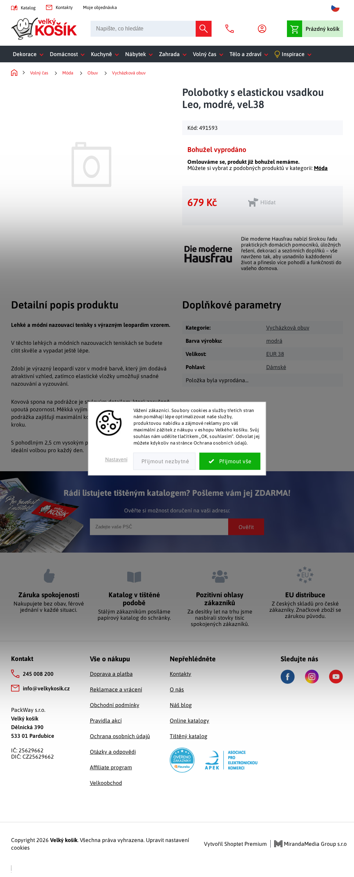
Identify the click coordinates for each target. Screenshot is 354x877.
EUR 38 (275, 354)
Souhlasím (230, 461)
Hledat (204, 29)
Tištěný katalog (188, 736)
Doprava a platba (111, 674)
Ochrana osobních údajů (120, 736)
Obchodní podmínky (114, 705)
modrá (274, 341)
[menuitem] (29, 54)
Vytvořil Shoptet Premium (235, 844)
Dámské (276, 367)
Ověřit (246, 526)
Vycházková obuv (287, 327)
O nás (177, 689)
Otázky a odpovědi (113, 752)
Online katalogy (189, 720)
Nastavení (116, 459)
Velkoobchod (106, 783)
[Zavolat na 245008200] (231, 29)
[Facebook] (288, 677)
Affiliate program (111, 767)
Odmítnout (164, 461)
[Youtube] (336, 676)
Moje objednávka (100, 7)
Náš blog (181, 705)
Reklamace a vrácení (116, 689)
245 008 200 (38, 674)
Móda (321, 168)
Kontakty (64, 7)
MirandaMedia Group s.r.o (314, 844)
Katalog (28, 7)
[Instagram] (312, 676)
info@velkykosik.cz (46, 688)
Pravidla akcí (106, 720)
